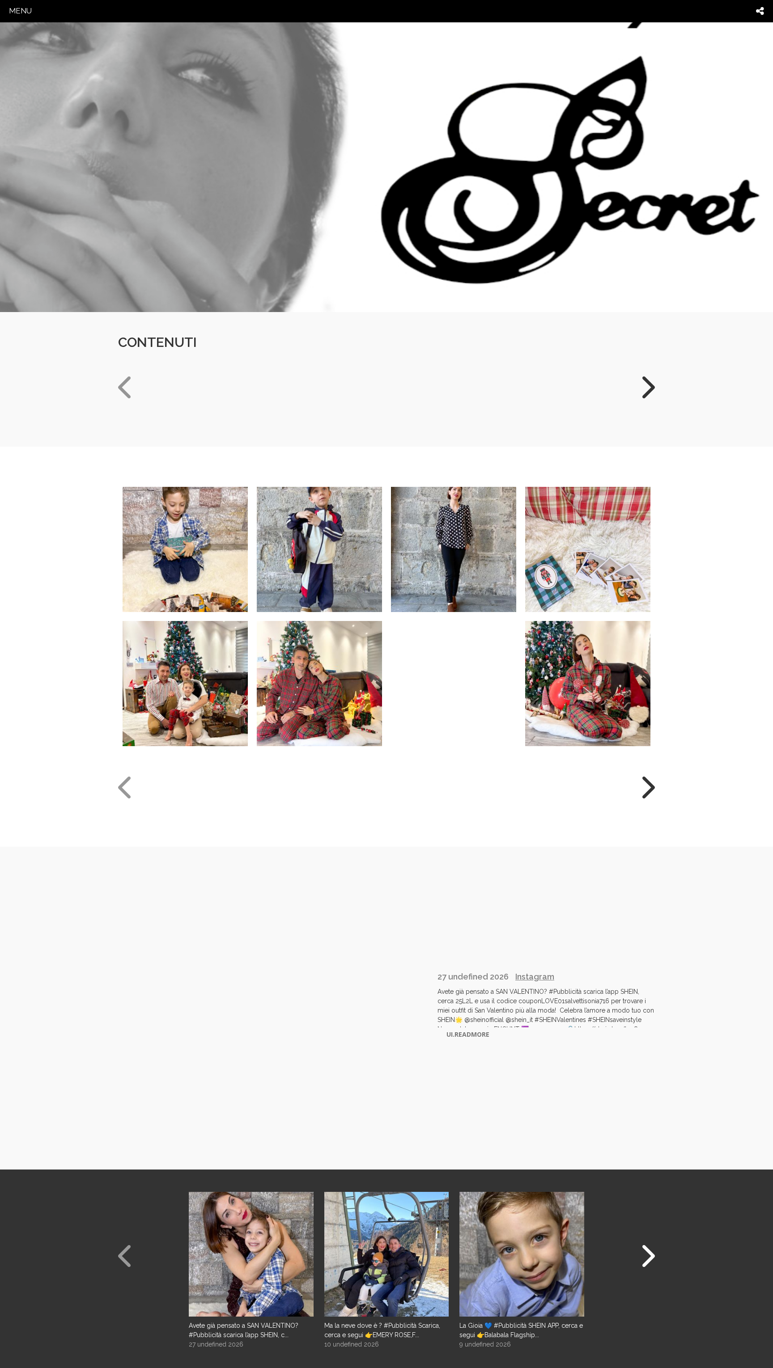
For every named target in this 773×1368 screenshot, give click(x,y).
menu (20, 10)
